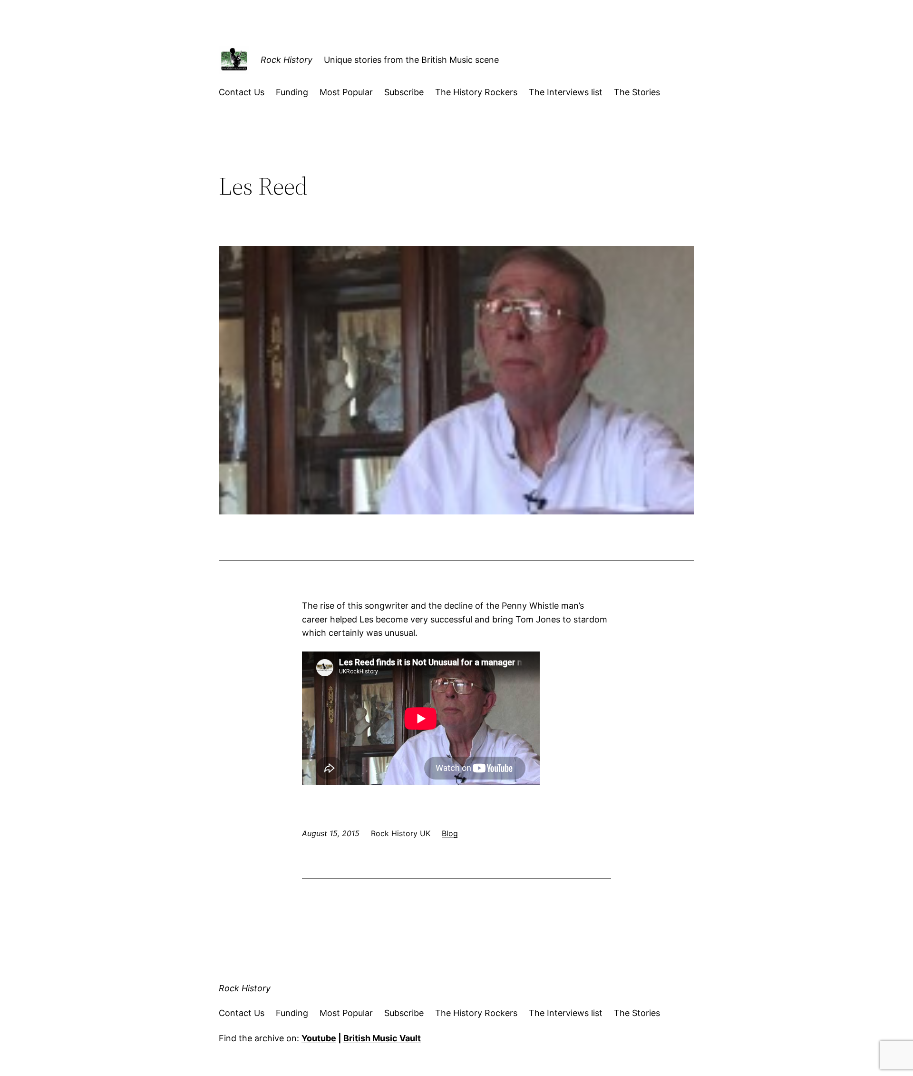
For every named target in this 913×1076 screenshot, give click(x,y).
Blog (450, 833)
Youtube (318, 1038)
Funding (292, 92)
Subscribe (404, 92)
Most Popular (346, 92)
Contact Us (241, 92)
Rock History (286, 60)
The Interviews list (565, 92)
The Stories (637, 92)
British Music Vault (382, 1038)
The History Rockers (476, 92)
